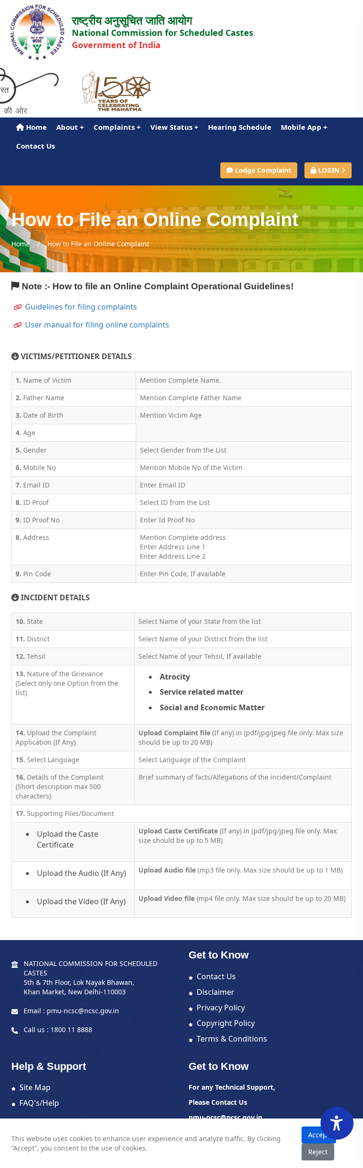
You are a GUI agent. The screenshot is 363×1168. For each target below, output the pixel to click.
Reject (318, 1151)
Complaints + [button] (117, 127)
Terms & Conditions (232, 1039)
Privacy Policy (221, 1007)
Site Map (35, 1087)
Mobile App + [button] (304, 127)
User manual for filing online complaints (97, 324)
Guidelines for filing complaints (81, 307)
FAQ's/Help (39, 1103)
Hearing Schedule (239, 127)
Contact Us (35, 146)
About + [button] (70, 127)
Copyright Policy (226, 1023)
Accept (318, 1134)
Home (35, 127)
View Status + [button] (174, 127)
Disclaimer (215, 992)
